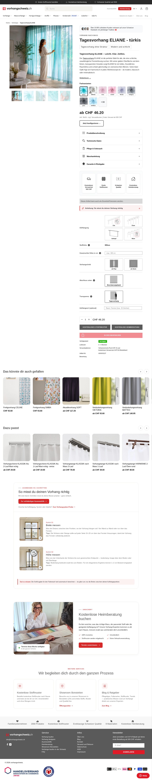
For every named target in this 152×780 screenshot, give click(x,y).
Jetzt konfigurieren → (92, 123)
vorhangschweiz (17, 762)
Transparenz (85, 296)
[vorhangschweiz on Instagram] (10, 745)
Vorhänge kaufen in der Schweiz (54, 749)
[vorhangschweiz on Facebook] (7, 745)
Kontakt (80, 742)
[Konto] (141, 8)
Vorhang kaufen (48, 737)
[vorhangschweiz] (19, 734)
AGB (79, 749)
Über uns (139, 16)
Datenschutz (82, 747)
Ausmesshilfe (111, 9)
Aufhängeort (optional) (88, 308)
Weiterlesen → (85, 78)
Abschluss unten (87, 280)
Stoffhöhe (84, 245)
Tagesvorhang (88, 58)
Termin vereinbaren (89, 645)
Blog (146, 16)
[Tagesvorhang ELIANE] (41, 56)
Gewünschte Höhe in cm (89, 253)
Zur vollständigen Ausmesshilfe (32, 501)
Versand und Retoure (85, 744)
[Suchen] (47, 9)
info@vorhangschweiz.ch (15, 739)
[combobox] (68, 8)
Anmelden (128, 752)
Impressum (81, 752)
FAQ (43, 752)
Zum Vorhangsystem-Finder (63, 507)
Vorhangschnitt (85, 264)
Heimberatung (125, 9)
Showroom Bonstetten (50, 747)
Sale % (94, 16)
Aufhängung (84, 228)
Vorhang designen (48, 739)
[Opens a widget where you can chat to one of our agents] (143, 776)
